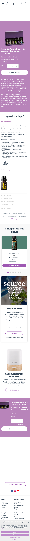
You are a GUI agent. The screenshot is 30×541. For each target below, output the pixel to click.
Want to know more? (15, 537)
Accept (15, 532)
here (2, 528)
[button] (8, 272)
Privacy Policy (15, 539)
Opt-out (15, 535)
